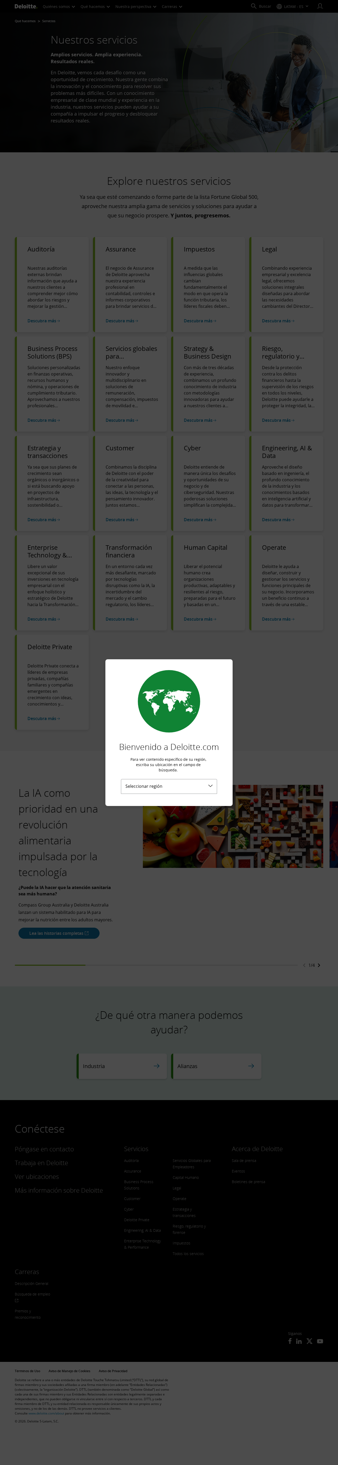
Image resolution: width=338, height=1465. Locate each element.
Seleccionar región (143, 786)
